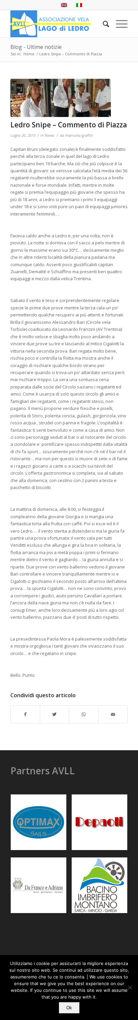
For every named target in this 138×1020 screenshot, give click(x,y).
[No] (129, 987)
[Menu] (118, 23)
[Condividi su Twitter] (54, 714)
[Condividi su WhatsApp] (83, 714)
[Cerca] (102, 23)
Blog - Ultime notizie (36, 47)
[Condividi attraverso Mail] (112, 714)
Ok (69, 1007)
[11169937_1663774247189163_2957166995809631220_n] (60, 98)
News (49, 135)
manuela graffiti (79, 135)
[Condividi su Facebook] (25, 714)
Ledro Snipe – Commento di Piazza (68, 124)
